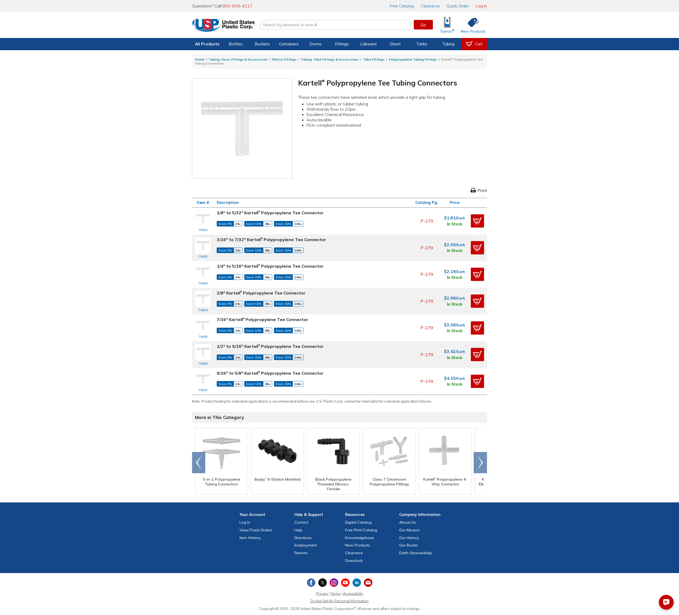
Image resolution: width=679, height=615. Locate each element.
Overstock (354, 560)
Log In (481, 5)
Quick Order (458, 5)
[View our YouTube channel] (345, 582)
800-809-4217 (237, 5)
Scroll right (480, 462)
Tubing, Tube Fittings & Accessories (330, 59)
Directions (303, 537)
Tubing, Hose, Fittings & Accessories (238, 59)
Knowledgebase (359, 537)
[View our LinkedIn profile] (356, 582)
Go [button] (423, 24)
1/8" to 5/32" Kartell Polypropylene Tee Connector (270, 212)
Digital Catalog (358, 522)
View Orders (256, 530)
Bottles (235, 43)
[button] (477, 221)
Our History (409, 537)
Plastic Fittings (284, 59)
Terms (336, 593)
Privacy (322, 593)
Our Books (408, 545)
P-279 (426, 221)
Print (482, 190)
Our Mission (409, 530)
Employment (305, 545)
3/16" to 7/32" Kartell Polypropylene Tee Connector (271, 239)
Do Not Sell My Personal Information (339, 601)
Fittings (342, 43)
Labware (368, 43)
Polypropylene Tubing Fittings (413, 59)
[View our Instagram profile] (334, 582)
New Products (357, 545)
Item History (250, 537)
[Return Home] (223, 26)
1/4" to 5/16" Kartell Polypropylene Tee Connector (270, 266)
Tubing (448, 43)
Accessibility (353, 593)
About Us (407, 522)
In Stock (454, 224)
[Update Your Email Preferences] (368, 582)
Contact (301, 522)
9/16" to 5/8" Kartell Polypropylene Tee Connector (270, 373)
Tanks (421, 43)
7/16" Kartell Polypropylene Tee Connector (262, 319)
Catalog (402, 5)
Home (199, 59)
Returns (301, 552)
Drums (315, 43)
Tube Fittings (374, 59)
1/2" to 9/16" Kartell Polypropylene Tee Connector (270, 346)
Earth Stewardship (415, 552)
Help (298, 530)
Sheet (395, 43)
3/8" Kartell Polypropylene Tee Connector (261, 293)
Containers (289, 43)
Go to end (199, 462)
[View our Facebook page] (311, 582)
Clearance (430, 5)
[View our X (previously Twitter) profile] (322, 582)
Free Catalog (361, 530)
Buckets (262, 43)
